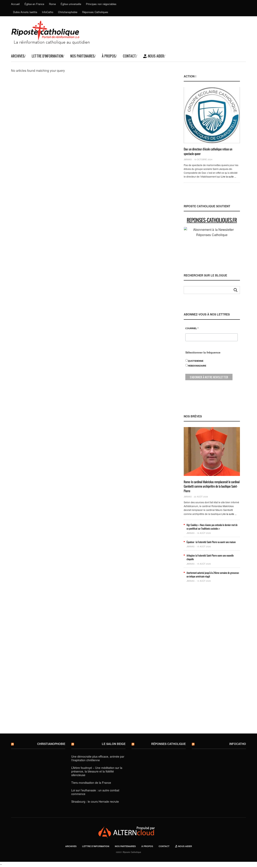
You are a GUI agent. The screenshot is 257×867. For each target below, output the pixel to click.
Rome (52, 4)
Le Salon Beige (113, 744)
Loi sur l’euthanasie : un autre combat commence (95, 792)
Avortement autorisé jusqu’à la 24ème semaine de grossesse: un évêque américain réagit (213, 574)
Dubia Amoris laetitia (25, 12)
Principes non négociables (101, 4)
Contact (129, 56)
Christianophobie (67, 12)
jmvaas (188, 159)
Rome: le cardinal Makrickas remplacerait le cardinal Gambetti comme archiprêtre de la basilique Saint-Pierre (212, 486)
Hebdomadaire (197, 366)
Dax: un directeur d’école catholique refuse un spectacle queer (208, 151)
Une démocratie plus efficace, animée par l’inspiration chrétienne (97, 758)
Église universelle (71, 4)
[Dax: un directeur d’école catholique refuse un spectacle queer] (212, 115)
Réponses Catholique (168, 744)
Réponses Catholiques (95, 12)
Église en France (34, 4)
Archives (17, 56)
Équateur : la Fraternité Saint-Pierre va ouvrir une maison (211, 542)
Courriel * (191, 328)
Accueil (15, 4)
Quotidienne (195, 361)
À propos (109, 56)
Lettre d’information (47, 56)
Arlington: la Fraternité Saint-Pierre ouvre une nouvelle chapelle (210, 557)
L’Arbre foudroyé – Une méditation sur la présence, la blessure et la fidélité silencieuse (96, 771)
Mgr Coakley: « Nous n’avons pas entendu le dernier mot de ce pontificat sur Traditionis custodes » (212, 526)
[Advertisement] (212, 661)
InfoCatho (47, 12)
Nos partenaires (82, 56)
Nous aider (155, 56)
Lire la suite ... (228, 176)
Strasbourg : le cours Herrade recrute (95, 801)
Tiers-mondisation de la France (91, 783)
